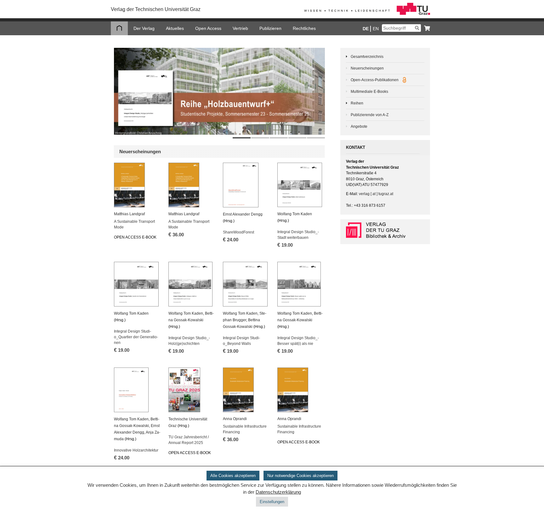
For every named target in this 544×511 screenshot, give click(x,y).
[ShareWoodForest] (246, 185)
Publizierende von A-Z (369, 115)
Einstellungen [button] (272, 501)
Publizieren (270, 28)
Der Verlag (144, 28)
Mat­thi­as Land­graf (129, 214)
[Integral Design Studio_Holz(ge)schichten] (191, 284)
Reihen (357, 103)
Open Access (208, 28)
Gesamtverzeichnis (367, 56)
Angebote (359, 126)
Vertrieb (240, 28)
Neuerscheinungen (367, 68)
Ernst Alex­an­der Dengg (243, 214)
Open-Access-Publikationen (375, 80)
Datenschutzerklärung (278, 492)
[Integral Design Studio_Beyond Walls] (246, 284)
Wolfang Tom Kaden (294, 214)
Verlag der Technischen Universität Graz (156, 9)
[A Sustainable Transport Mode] (137, 185)
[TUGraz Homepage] (367, 13)
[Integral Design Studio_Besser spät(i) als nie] (300, 284)
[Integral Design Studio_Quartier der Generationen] (137, 284)
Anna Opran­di (235, 419)
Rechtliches (304, 28)
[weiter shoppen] (425, 28)
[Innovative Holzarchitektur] (137, 390)
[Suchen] (417, 28)
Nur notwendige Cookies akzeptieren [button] (300, 475)
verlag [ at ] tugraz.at (376, 194)
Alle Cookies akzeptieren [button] (233, 475)
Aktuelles (175, 28)
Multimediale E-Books (369, 91)
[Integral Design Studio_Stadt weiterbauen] (300, 185)
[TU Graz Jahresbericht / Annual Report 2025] (191, 390)
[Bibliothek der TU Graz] (385, 230)
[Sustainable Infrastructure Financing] (246, 390)
